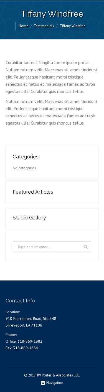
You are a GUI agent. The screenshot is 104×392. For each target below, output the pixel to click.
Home (23, 26)
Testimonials (44, 26)
